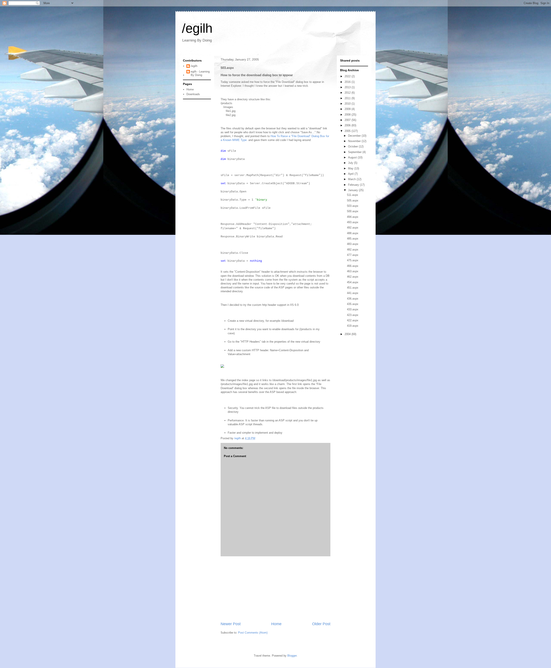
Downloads (193, 94)
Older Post (321, 624)
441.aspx (352, 293)
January (353, 190)
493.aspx (352, 222)
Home (276, 624)
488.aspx (352, 233)
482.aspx (352, 249)
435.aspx (352, 304)
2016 (348, 82)
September (355, 152)
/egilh (197, 28)
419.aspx (352, 325)
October (353, 146)
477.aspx (352, 255)
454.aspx (352, 282)
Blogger (292, 655)
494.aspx (352, 216)
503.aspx (352, 205)
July (351, 162)
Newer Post (231, 624)
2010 (348, 103)
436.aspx (352, 298)
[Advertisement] (275, 589)
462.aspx (352, 276)
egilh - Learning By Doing (200, 73)
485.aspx (352, 238)
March (352, 179)
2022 (348, 76)
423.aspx (352, 315)
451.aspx (352, 287)
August (353, 157)
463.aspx (352, 271)
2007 (348, 120)
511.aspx (352, 194)
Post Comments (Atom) (253, 632)
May (351, 168)
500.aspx (352, 211)
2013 (348, 87)
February (354, 184)
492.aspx (352, 227)
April (351, 173)
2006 (348, 125)
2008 (348, 114)
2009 (348, 109)
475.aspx (352, 260)
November (355, 141)
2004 (348, 334)
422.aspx (352, 320)
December (355, 135)
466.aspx (352, 266)
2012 (348, 92)
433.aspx (352, 309)
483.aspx (352, 244)
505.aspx (352, 200)
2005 (348, 131)
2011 (348, 98)
